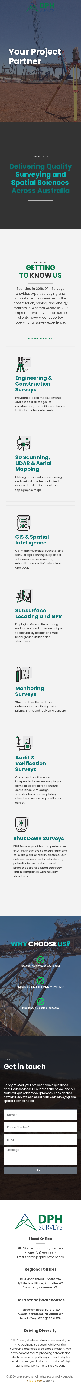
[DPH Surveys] (39, 7)
